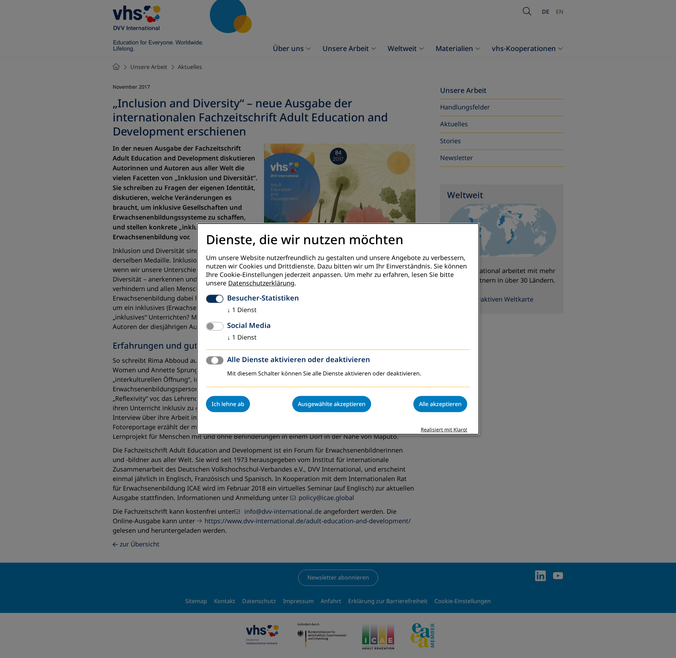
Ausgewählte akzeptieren (331, 404)
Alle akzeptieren (440, 404)
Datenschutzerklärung (261, 283)
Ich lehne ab (228, 404)
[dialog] (338, 328)
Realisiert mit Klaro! (444, 430)
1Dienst (242, 310)
